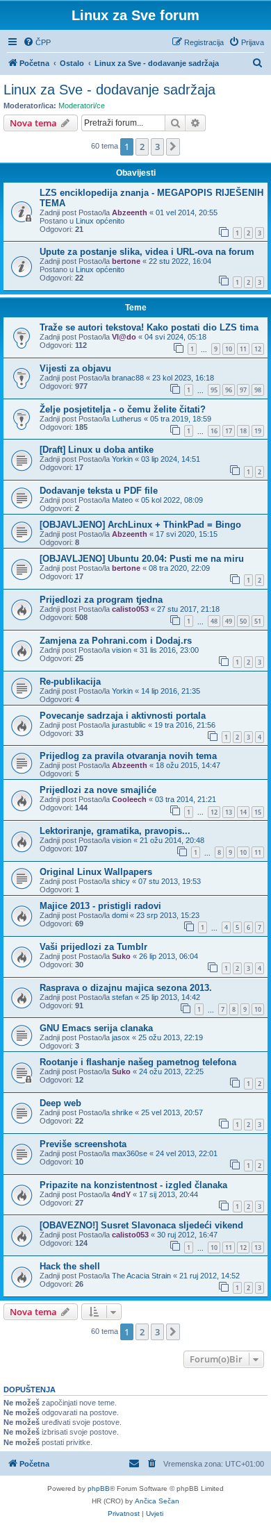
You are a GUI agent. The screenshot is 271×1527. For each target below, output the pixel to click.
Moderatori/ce (81, 105)
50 (243, 621)
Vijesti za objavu (75, 368)
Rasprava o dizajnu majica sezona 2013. (126, 988)
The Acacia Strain (141, 1275)
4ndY (121, 1194)
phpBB (99, 1488)
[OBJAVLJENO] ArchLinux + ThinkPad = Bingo (140, 524)
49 (228, 621)
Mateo (122, 500)
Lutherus (127, 419)
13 (228, 812)
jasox (121, 1037)
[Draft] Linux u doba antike (97, 449)
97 (243, 389)
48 (214, 621)
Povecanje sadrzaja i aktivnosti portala (123, 715)
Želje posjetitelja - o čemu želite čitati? (123, 409)
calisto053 (130, 609)
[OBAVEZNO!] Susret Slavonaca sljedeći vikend (141, 1225)
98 (257, 389)
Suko (121, 956)
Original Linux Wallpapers (96, 872)
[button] (173, 146)
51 (257, 621)
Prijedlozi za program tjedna (101, 599)
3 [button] (157, 146)
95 (214, 389)
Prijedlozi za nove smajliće (98, 790)
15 (257, 812)
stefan (122, 997)
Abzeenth (129, 212)
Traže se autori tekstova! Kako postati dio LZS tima (149, 327)
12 (257, 348)
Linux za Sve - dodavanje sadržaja (109, 89)
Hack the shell (70, 1266)
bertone (126, 261)
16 (214, 430)
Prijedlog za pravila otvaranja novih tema (128, 756)
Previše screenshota (83, 1144)
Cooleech (129, 799)
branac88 (128, 378)
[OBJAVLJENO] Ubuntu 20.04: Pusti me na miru (142, 558)
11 (243, 348)
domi (120, 915)
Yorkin (122, 459)
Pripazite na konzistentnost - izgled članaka (133, 1185)
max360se (129, 1153)
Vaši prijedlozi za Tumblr (93, 947)
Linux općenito (100, 221)
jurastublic (129, 725)
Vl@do (124, 337)
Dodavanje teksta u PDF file (99, 490)
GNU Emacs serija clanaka (96, 1028)
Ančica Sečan (157, 1501)
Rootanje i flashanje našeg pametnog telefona (138, 1062)
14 (243, 812)
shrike (122, 1112)
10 (228, 348)
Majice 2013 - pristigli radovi (100, 906)
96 (228, 389)
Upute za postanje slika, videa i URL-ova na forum (147, 252)
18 (243, 430)
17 (228, 430)
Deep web (60, 1103)
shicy (121, 881)
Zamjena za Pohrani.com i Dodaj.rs (116, 640)
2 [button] (142, 146)
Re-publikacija (70, 681)
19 (257, 430)
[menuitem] (37, 42)
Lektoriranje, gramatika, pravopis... (115, 831)
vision (121, 650)
